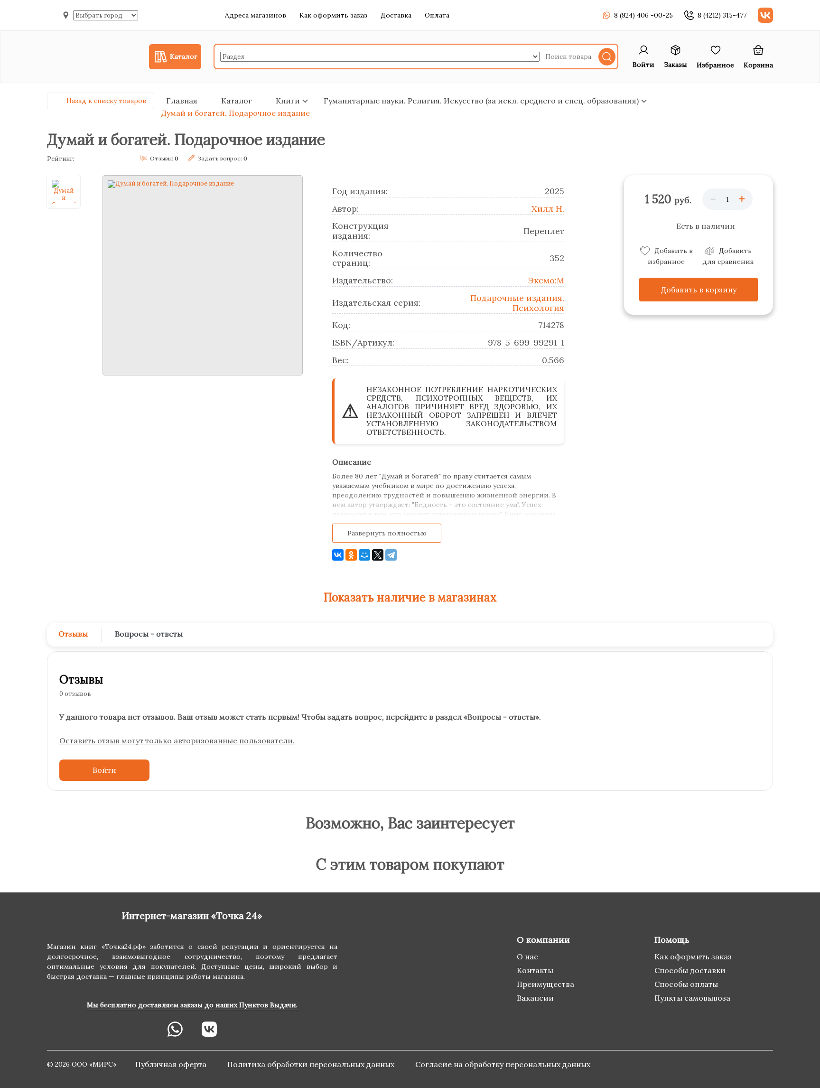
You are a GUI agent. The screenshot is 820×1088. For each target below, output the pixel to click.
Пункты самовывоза (692, 998)
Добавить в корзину (698, 289)
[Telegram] (391, 555)
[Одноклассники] (351, 555)
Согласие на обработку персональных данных (502, 1064)
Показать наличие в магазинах (410, 597)
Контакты (535, 970)
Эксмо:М (546, 280)
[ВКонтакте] (338, 555)
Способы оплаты (686, 984)
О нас (527, 956)
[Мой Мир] (364, 555)
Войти (104, 770)
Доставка (396, 15)
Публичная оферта (171, 1064)
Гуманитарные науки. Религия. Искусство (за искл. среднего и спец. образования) (481, 100)
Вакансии (535, 998)
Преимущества (545, 984)
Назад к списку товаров (106, 100)
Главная (181, 100)
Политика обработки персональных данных (311, 1064)
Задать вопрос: (222, 158)
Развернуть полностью (387, 533)
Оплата (437, 15)
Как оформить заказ (333, 15)
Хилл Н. (547, 208)
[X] (377, 555)
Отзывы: (164, 158)
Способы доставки (690, 970)
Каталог (236, 100)
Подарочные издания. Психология (517, 302)
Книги (288, 100)
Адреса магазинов (255, 15)
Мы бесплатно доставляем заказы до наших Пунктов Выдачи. (192, 1005)
